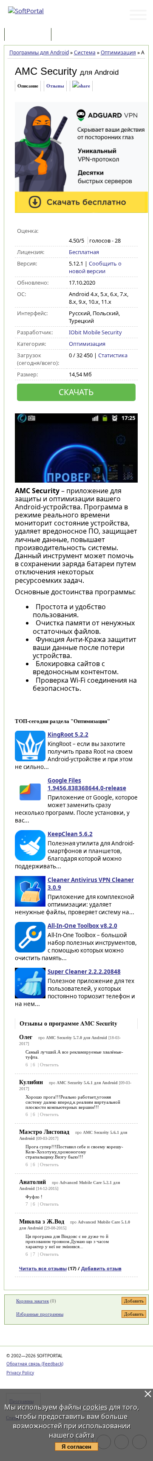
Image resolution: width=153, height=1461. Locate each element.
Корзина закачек (32, 1300)
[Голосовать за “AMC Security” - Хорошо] (100, 231)
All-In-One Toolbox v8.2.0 (82, 926)
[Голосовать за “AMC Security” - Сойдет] (91, 231)
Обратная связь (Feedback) (34, 1364)
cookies (95, 1407)
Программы (29, 35)
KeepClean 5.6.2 (70, 834)
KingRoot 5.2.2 (68, 734)
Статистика (113, 355)
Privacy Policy (20, 1373)
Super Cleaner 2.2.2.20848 (84, 971)
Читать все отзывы (43, 1268)
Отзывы (55, 85)
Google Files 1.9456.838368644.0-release (87, 784)
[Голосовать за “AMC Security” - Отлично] (109, 231)
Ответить (49, 1064)
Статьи (72, 35)
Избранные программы (39, 1314)
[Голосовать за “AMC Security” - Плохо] (82, 231)
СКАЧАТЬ (76, 392)
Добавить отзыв (101, 1268)
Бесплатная (84, 252)
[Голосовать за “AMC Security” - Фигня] (73, 231)
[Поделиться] (81, 86)
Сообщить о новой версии (95, 267)
